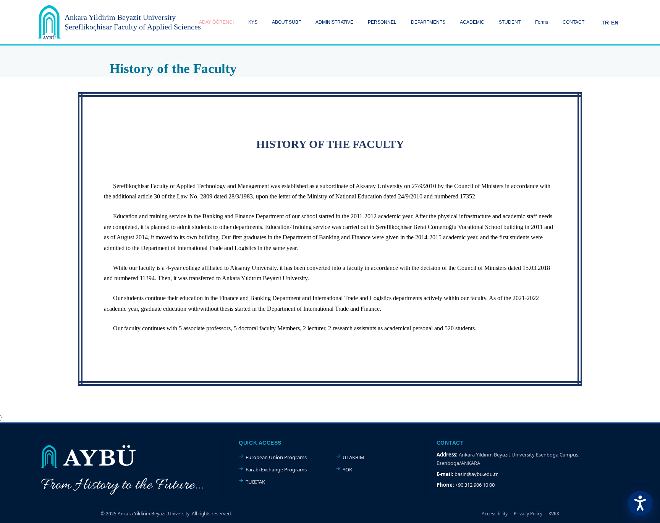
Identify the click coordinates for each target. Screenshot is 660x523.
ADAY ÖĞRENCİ (216, 22)
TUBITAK (255, 481)
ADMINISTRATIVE (334, 22)
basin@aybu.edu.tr (476, 474)
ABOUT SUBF (286, 22)
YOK (347, 469)
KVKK (553, 513)
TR (605, 23)
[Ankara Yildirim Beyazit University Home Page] (49, 22)
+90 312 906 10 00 (475, 484)
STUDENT (510, 22)
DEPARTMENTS (428, 22)
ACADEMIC (472, 22)
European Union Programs (276, 457)
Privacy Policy (528, 513)
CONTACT (573, 22)
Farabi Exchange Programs (276, 469)
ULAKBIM (353, 457)
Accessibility (495, 513)
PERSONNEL (382, 22)
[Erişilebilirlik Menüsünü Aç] (640, 503)
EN (614, 23)
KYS (252, 22)
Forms (541, 22)
